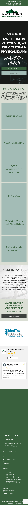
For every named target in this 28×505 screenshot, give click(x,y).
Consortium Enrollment (9, 490)
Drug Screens (11, 284)
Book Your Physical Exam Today (14, 483)
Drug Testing (9, 472)
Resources (6, 492)
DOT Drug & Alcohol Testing (13, 477)
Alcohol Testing (10, 474)
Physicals (5, 488)
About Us (5, 468)
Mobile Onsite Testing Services (14, 479)
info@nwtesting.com (10, 451)
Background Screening (11, 481)
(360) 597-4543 (17, 5)
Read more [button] (6, 377)
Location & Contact (8, 493)
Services (5, 470)
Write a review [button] (13, 358)
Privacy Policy (19, 503)
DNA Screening (10, 476)
